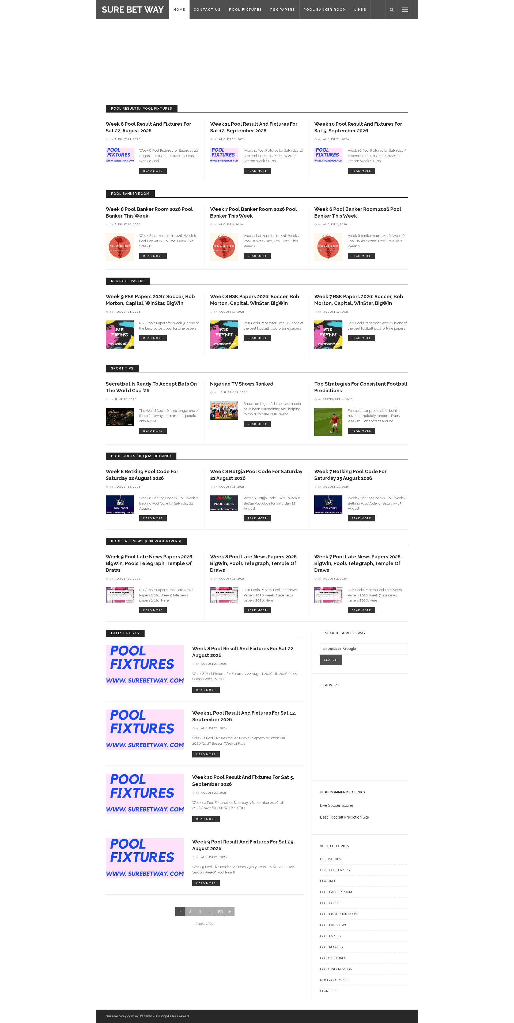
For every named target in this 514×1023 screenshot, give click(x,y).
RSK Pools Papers (334, 980)
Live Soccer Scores (337, 805)
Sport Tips (328, 991)
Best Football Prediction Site (344, 817)
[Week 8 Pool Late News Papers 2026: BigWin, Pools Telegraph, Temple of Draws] (224, 595)
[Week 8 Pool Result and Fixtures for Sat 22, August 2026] (120, 155)
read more (153, 170)
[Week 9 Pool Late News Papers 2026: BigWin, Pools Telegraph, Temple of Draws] (120, 595)
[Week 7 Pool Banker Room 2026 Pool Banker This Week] (224, 247)
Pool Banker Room (336, 892)
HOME (179, 10)
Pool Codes (329, 903)
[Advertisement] (257, 59)
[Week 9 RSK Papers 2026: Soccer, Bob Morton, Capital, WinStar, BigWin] (120, 334)
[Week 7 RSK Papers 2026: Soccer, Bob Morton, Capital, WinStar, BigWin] (328, 334)
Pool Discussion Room (339, 914)
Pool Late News (333, 925)
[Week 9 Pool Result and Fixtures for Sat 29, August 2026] (145, 858)
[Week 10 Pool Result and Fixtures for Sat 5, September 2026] (328, 155)
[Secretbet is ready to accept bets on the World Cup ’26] (120, 417)
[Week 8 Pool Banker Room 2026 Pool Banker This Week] (120, 247)
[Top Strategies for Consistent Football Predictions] (328, 422)
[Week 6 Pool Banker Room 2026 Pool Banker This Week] (328, 247)
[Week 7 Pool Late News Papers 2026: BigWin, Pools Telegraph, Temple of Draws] (328, 595)
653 (220, 911)
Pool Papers (330, 936)
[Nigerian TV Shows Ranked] (224, 410)
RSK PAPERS (282, 10)
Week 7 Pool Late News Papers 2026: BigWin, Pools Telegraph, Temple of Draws (358, 563)
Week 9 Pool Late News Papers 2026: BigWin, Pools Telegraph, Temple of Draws (150, 563)
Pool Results (331, 947)
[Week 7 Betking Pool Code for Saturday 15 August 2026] (328, 504)
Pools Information (336, 969)
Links (360, 10)
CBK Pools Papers (335, 870)
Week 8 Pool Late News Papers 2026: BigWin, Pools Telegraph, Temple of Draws (254, 563)
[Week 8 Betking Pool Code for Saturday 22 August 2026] (120, 504)
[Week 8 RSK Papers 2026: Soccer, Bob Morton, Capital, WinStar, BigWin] (224, 334)
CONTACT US (207, 10)
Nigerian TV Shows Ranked (241, 384)
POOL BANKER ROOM (325, 10)
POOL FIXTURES (245, 10)
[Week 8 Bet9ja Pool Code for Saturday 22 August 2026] (224, 503)
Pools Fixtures (333, 958)
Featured (328, 881)
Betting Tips (330, 859)
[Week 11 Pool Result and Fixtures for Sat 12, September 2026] (224, 155)
